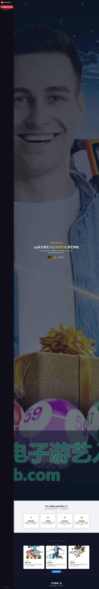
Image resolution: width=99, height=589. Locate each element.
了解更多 (61, 257)
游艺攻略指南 (6, 9)
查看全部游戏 (57, 571)
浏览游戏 (52, 257)
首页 (4, 6)
